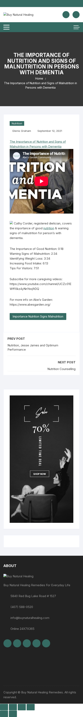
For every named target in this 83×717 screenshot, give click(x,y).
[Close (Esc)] (31, 707)
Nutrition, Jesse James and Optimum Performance (32, 347)
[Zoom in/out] (4, 707)
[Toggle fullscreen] (13, 707)
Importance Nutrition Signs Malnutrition (38, 316)
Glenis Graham (21, 130)
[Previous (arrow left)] (4, 714)
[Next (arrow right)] (13, 714)
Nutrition (17, 123)
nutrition (48, 228)
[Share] (22, 707)
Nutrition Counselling (61, 369)
